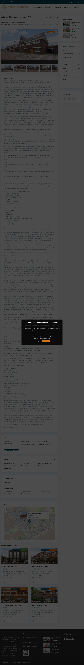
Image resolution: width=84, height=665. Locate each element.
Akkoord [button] (46, 341)
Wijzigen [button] (38, 341)
